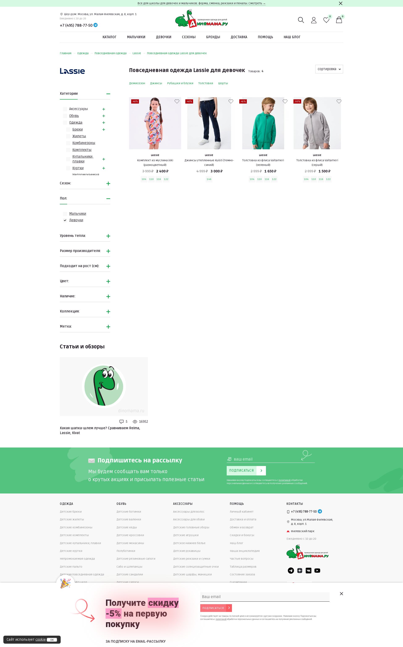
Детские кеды (126, 527)
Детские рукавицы (186, 551)
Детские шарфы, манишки (192, 574)
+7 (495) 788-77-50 (76, 25)
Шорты (223, 83)
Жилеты (79, 136)
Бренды (213, 37)
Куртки (78, 168)
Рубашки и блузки (180, 83)
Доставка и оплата (243, 519)
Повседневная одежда (110, 53)
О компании (238, 582)
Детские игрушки (186, 535)
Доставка (239, 37)
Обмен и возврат (242, 527)
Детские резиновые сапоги (135, 558)
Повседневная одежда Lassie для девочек (177, 53)
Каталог (109, 37)
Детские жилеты (72, 519)
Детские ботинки (128, 511)
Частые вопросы (241, 558)
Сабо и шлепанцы (129, 566)
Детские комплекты (74, 535)
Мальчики (136, 37)
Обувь (74, 116)
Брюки (77, 129)
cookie (40, 640)
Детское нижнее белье (189, 543)
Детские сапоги (127, 582)
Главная (65, 53)
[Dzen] (299, 570)
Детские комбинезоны (76, 527)
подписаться (213, 608)
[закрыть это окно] (341, 593)
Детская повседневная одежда (82, 574)
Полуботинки (125, 551)
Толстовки (205, 83)
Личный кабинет (242, 511)
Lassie (136, 53)
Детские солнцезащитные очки (196, 566)
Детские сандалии (129, 574)
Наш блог (292, 37)
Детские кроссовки (130, 535)
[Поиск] (301, 20)
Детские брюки (71, 511)
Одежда (83, 53)
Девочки (163, 37)
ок (52, 640)
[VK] (308, 570)
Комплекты (82, 150)
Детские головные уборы (191, 527)
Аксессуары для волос (188, 511)
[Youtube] (317, 570)
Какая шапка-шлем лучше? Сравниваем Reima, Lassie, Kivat (100, 430)
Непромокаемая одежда (77, 558)
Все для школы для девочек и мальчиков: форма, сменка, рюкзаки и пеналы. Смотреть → (201, 3)
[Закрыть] (340, 3)
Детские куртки (71, 551)
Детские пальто (71, 566)
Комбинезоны (83, 143)
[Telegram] (95, 25)
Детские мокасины (130, 543)
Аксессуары (78, 109)
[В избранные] (177, 101)
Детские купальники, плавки (80, 543)
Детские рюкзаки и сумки (191, 558)
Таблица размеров (243, 566)
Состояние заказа (242, 574)
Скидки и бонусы (242, 535)
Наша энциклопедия (245, 551)
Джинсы (156, 83)
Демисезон (137, 83)
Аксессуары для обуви (189, 519)
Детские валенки (128, 519)
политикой (284, 480)
